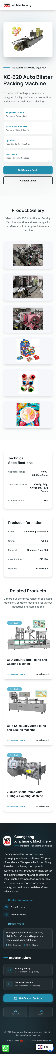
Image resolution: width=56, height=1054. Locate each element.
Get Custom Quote (28, 170)
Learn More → (42, 674)
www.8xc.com (18, 914)
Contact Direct (28, 180)
